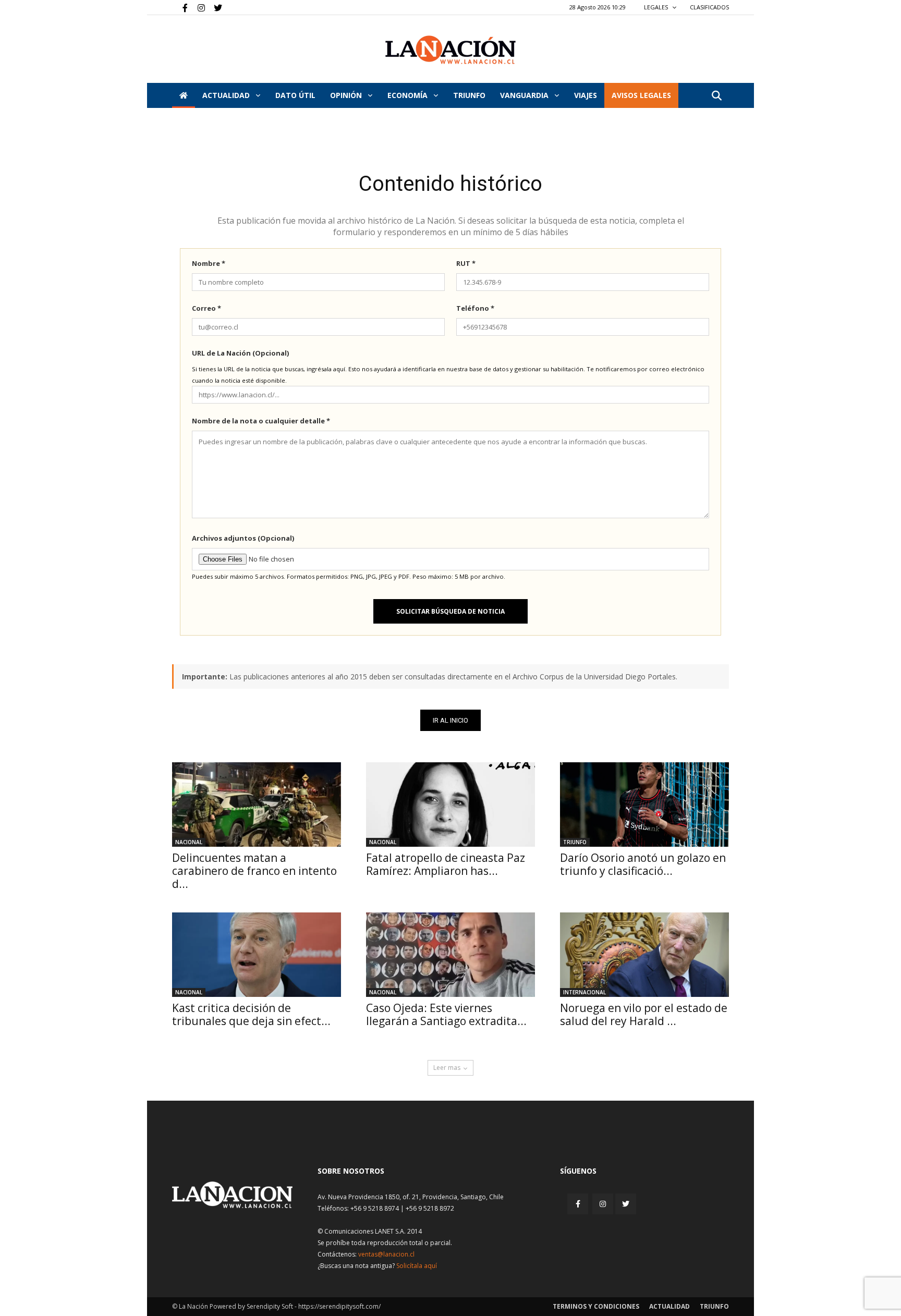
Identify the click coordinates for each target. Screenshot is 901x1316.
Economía (408, 95)
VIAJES (585, 95)
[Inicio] (183, 95)
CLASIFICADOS (709, 7)
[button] (716, 96)
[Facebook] (180, 7)
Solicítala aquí (416, 1265)
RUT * (466, 263)
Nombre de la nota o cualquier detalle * (261, 420)
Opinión (347, 95)
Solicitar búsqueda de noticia (450, 611)
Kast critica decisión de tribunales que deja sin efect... (251, 1014)
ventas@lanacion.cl (386, 1254)
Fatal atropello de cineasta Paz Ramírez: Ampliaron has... (445, 864)
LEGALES (656, 7)
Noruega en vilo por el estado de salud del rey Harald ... (643, 1014)
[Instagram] (197, 7)
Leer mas (446, 1067)
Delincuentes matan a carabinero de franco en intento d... (254, 870)
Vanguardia (525, 95)
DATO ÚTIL (295, 95)
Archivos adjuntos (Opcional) (243, 538)
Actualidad (227, 95)
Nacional (188, 842)
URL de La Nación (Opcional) (240, 353)
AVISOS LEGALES (641, 95)
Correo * (206, 308)
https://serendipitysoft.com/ (339, 1306)
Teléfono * (475, 308)
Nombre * (208, 263)
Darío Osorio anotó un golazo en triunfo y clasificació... (643, 864)
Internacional (584, 992)
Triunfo (469, 95)
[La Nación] (450, 49)
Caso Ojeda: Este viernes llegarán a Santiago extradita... (446, 1014)
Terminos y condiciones (596, 1306)
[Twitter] (214, 7)
